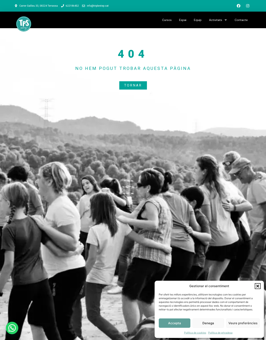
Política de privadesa (220, 332)
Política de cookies (195, 332)
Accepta (174, 323)
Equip (198, 20)
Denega (208, 323)
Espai (182, 20)
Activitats (215, 20)
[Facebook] (238, 6)
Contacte (241, 20)
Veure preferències (242, 323)
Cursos (167, 20)
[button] (258, 286)
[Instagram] (247, 6)
